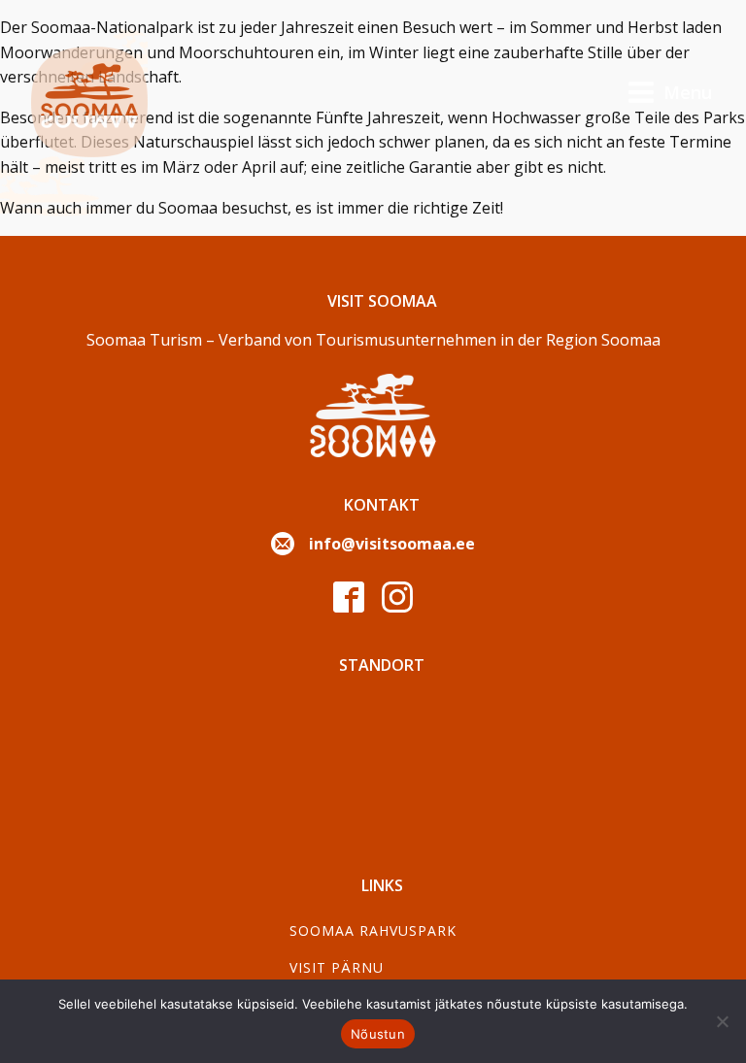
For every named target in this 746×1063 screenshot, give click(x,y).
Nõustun (378, 1034)
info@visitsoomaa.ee (392, 543)
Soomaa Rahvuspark (373, 930)
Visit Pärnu (336, 967)
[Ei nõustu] (721, 1021)
